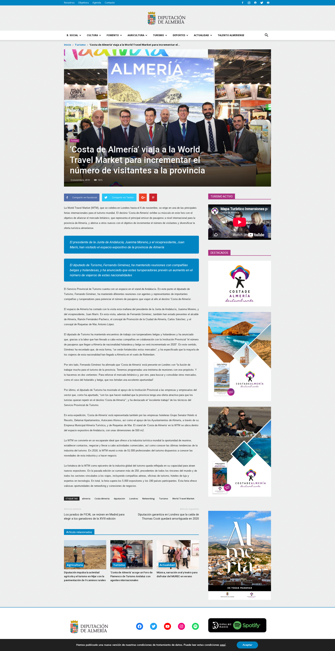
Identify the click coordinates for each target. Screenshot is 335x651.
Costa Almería (102, 498)
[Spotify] (255, 2)
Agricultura (75, 565)
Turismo (74, 140)
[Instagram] (249, 2)
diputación (119, 498)
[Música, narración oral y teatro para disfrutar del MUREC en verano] (178, 554)
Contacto (110, 2)
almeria (86, 498)
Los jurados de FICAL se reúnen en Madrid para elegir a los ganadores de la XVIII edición (94, 516)
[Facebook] (242, 2)
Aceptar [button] (247, 645)
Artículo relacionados (79, 532)
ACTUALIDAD (201, 35)
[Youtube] (268, 2)
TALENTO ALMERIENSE (231, 35)
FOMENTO (113, 35)
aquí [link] (222, 645)
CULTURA (92, 35)
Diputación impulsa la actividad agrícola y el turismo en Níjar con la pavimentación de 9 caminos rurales (85, 576)
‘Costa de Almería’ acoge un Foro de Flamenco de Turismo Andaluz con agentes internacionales (131, 576)
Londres (133, 498)
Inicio (67, 44)
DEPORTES (179, 35)
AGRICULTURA (136, 35)
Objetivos (83, 2)
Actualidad (167, 565)
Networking (148, 498)
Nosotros (69, 2)
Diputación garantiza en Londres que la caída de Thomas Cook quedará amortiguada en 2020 (168, 516)
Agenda (96, 2)
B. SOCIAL (72, 35)
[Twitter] (262, 2)
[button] (266, 35)
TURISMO (158, 35)
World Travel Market (183, 498)
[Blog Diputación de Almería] (167, 18)
